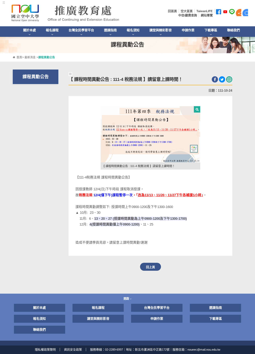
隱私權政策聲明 (45, 349)
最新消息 (30, 57)
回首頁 (172, 11)
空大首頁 (187, 11)
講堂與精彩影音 (160, 30)
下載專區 (210, 30)
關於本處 (29, 30)
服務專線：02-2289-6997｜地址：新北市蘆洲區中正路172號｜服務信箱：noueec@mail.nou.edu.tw (155, 349)
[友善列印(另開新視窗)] (229, 79)
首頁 (19, 57)
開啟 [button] (127, 298)
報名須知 (133, 30)
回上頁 (150, 267)
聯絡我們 (233, 30)
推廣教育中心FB (218, 12)
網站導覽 (207, 15)
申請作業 (188, 30)
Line (232, 12)
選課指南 (110, 30)
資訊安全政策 (73, 349)
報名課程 (52, 30)
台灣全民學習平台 (81, 30)
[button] (238, 12)
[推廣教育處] (77, 13)
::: (4, 2)
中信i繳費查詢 (187, 15)
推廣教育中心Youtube (225, 12)
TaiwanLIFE (204, 11)
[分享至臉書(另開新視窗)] (215, 79)
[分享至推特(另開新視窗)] (222, 79)
